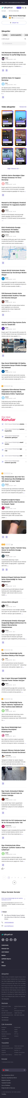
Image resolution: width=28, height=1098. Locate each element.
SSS (3, 962)
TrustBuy (4, 1094)
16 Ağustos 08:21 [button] (8, 279)
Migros (16, 1031)
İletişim (4, 965)
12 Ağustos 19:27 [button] (8, 586)
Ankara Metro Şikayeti (10, 602)
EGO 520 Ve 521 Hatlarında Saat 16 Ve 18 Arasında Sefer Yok (14, 821)
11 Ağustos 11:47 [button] (8, 736)
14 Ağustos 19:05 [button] (8, 508)
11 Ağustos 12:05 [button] (8, 711)
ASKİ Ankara (5, 1010)
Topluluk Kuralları (6, 1082)
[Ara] (23, 7)
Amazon (16, 1036)
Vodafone (4, 1036)
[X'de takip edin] (3, 939)
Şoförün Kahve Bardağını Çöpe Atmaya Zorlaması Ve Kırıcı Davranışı (13, 178)
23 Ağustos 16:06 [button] (9, 59)
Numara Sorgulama (6, 1034)
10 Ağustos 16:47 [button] (8, 827)
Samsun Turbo (17, 1054)
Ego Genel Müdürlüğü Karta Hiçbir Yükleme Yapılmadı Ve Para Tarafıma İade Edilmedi (12, 705)
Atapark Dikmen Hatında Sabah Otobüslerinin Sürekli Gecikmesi (13, 751)
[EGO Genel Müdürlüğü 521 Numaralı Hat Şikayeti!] (7, 138)
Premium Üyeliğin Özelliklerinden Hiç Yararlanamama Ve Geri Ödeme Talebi (14, 979)
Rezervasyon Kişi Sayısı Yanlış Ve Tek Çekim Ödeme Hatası (14, 985)
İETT (15, 1008)
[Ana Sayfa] (7, 8)
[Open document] (3, 70)
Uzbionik (4, 1052)
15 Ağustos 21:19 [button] (8, 302)
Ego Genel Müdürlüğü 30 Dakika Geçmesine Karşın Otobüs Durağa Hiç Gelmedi (14, 365)
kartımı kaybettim (16, 35)
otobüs (5, 35)
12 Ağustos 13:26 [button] (8, 606)
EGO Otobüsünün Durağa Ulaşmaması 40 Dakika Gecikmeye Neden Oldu (11, 230)
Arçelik (3, 1029)
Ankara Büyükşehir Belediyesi (8, 1015)
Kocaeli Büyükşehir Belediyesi (8, 1048)
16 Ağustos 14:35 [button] (8, 236)
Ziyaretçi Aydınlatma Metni (9, 1077)
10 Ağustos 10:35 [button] (8, 854)
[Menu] (25, 8)
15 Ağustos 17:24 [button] (8, 372)
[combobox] (14, 43)
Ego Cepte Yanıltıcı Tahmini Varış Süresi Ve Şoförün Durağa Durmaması (14, 550)
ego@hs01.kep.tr (9, 926)
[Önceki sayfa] (4, 877)
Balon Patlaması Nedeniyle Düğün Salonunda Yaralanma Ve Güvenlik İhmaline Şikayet (14, 987)
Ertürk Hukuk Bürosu (7, 1054)
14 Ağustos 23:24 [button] (9, 485)
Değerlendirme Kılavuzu (8, 1088)
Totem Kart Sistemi (19, 1046)
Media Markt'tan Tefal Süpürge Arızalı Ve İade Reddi (14, 990)
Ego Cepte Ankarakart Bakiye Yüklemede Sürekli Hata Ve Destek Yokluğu (13, 793)
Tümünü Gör (22, 107)
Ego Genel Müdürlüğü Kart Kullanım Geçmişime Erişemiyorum (11, 729)
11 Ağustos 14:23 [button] (8, 684)
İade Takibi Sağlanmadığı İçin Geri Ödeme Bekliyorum (14, 981)
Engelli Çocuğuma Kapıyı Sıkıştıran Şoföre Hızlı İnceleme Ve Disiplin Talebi (13, 502)
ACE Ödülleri (5, 952)
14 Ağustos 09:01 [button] (9, 556)
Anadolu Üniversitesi (19, 1052)
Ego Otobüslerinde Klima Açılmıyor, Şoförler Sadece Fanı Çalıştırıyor (13, 847)
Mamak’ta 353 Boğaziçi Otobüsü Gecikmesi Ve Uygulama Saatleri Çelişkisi (14, 205)
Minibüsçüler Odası (6, 1006)
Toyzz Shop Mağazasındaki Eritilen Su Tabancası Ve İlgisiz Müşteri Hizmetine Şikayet (14, 996)
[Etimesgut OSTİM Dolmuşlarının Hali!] (20, 119)
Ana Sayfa (4, 10)
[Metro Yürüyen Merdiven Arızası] (20, 157)
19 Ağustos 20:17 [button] (8, 184)
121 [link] (24, 877)
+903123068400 (9, 922)
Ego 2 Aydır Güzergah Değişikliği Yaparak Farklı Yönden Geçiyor (14, 679)
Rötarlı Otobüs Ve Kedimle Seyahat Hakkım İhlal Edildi (14, 977)
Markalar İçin (5, 948)
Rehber (4, 955)
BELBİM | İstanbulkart (7, 1012)
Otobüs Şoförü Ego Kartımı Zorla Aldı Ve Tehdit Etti (14, 323)
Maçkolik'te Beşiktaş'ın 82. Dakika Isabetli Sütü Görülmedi (14, 994)
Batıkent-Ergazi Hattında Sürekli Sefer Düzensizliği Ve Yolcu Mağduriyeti (14, 579)
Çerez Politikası (6, 1085)
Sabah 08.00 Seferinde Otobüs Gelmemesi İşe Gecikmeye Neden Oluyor (14, 272)
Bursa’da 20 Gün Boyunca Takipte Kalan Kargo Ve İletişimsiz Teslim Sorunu (14, 992)
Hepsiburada (17, 1027)
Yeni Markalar (5, 1020)
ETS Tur (16, 1034)
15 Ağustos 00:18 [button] (8, 398)
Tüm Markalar (5, 1017)
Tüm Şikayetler (5, 999)
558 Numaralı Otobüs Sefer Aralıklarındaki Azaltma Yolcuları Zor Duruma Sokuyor (14, 295)
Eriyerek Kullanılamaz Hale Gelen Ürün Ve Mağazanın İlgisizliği (14, 983)
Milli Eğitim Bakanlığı (19, 1015)
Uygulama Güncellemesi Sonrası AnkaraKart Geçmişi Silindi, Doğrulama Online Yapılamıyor (13, 392)
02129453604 (18, 1048)
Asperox (4, 1050)
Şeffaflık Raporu (6, 958)
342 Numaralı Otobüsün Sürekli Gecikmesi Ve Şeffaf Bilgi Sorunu (14, 54)
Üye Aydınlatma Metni (8, 1075)
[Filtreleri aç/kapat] (25, 39)
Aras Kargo (4, 1031)
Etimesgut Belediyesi (19, 1010)
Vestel (15, 1029)
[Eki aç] (14, 253)
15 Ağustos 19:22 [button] (8, 329)
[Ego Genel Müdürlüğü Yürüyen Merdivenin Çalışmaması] (7, 119)
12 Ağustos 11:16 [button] (8, 659)
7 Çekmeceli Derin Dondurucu (8, 1062)
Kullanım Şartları (6, 1080)
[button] (7, 386)
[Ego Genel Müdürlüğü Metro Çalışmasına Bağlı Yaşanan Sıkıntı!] (20, 138)
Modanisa (4, 1027)
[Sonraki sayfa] (14, 882)
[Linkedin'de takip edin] (15, 939)
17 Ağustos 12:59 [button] (8, 211)
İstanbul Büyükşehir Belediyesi (20, 1006)
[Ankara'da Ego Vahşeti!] (7, 157)
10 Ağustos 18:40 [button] (9, 799)
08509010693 (5, 1046)
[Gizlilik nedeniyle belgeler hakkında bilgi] (6, 70)
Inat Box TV (17, 1050)
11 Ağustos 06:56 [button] (8, 756)
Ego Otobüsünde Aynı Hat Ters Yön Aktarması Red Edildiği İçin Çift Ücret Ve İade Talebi (13, 479)
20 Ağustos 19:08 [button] (9, 84)
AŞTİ (3, 1008)
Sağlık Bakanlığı (18, 1012)
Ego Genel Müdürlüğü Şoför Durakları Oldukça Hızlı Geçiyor (13, 654)
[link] (3, 869)
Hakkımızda (5, 945)
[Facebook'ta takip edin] (11, 939)
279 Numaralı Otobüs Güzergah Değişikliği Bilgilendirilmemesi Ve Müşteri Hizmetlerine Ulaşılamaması (14, 624)
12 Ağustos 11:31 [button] (8, 631)
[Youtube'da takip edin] (7, 939)
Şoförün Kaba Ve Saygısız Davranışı (11, 79)
